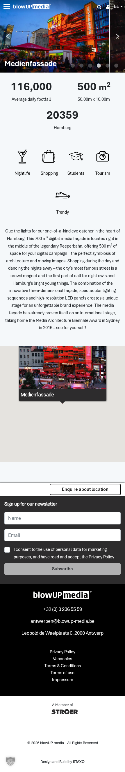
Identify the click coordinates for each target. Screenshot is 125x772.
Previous (7, 36)
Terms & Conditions (62, 666)
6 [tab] (116, 66)
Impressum (62, 680)
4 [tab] (99, 66)
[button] (10, 761)
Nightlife (22, 173)
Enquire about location (85, 489)
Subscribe (62, 569)
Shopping (49, 173)
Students (75, 173)
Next (117, 36)
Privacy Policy (101, 557)
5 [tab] (107, 66)
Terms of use (62, 673)
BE (116, 6)
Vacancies (62, 659)
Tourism (102, 173)
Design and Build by (62, 761)
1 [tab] (73, 66)
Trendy (62, 212)
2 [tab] (81, 66)
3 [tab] (90, 66)
